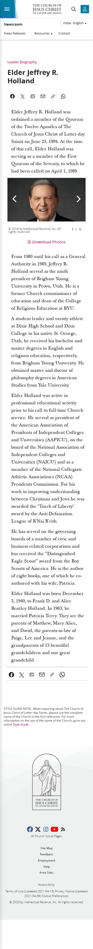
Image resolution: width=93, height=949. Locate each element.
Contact (64, 33)
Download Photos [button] (49, 242)
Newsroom (13, 24)
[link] (11, 674)
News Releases (15, 33)
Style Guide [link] (21, 724)
